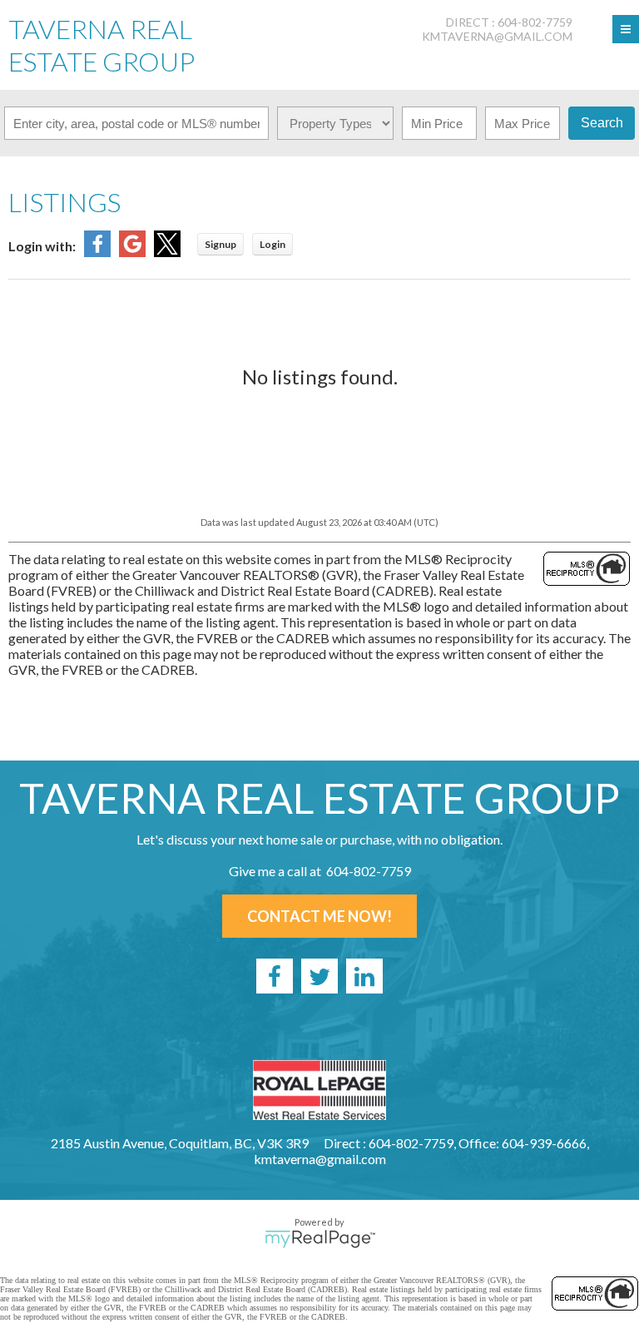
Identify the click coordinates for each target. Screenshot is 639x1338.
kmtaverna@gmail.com (497, 36)
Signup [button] (220, 244)
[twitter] (319, 976)
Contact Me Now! (319, 916)
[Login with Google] (132, 252)
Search (602, 123)
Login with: (42, 246)
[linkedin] (364, 976)
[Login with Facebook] (97, 252)
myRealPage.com (320, 1239)
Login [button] (272, 244)
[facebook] (274, 976)
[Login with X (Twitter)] (167, 252)
